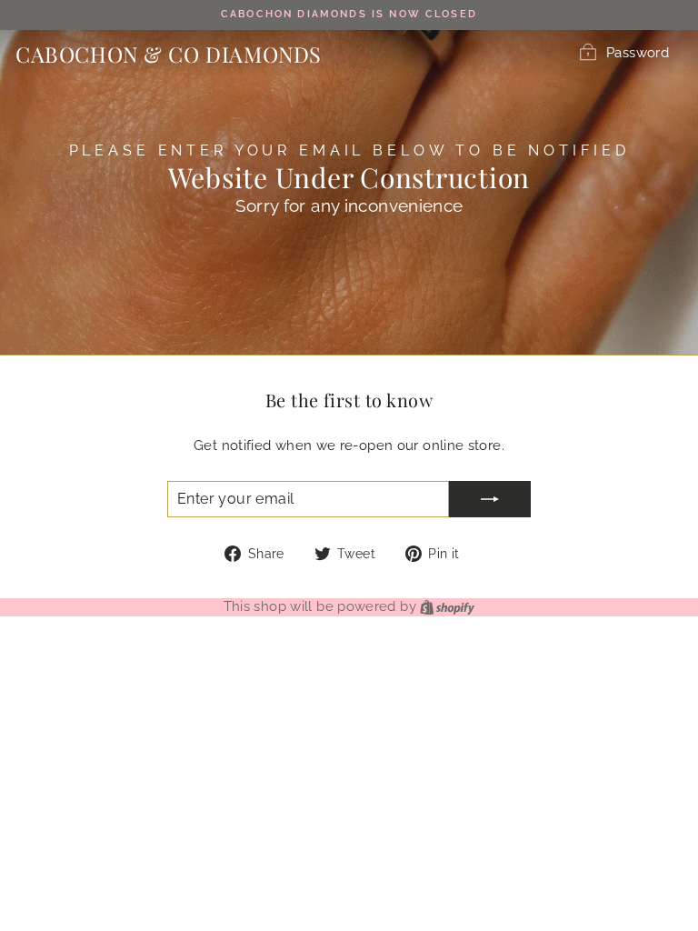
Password (637, 52)
